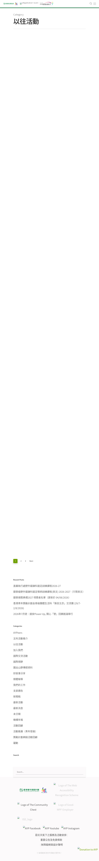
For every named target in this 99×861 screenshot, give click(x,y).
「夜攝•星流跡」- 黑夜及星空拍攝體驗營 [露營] (66, 367)
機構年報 (18, 719)
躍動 (15, 743)
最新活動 (18, 702)
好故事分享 (19, 673)
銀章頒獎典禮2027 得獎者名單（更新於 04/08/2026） (42, 597)
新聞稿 (17, 696)
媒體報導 (18, 679)
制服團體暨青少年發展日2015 (66, 190)
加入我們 (18, 650)
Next (31, 561)
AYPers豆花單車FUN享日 (31, 471)
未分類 (17, 714)
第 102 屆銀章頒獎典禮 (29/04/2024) (66, 82)
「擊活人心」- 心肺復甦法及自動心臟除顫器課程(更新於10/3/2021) (30, 188)
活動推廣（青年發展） (25, 731)
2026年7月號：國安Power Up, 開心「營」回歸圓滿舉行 (43, 614)
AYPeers (17, 632)
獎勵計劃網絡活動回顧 (25, 737)
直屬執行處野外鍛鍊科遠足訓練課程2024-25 (30, 92)
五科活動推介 (20, 638)
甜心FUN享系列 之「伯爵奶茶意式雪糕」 (31, 387)
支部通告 (18, 690)
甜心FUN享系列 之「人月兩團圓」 (66, 293)
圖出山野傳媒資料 (23, 667)
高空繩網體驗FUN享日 (30, 303)
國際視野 (18, 661)
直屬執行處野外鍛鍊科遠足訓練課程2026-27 (37, 586)
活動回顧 (60, 91)
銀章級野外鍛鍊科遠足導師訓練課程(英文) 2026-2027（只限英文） (49, 591)
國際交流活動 (20, 656)
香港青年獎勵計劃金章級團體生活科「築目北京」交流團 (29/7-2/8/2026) (47, 605)
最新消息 (18, 708)
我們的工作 (19, 685)
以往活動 (18, 100)
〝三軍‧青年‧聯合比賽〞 (66, 471)
